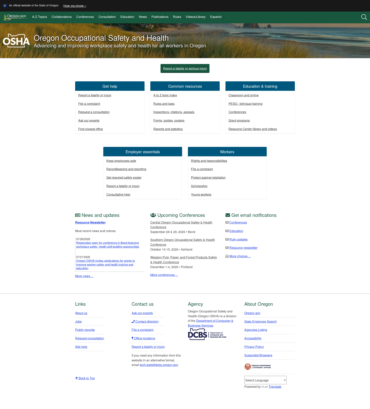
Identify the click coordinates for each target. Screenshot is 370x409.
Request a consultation (94, 112)
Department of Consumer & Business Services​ (210, 323)
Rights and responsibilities (209, 160)
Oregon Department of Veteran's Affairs (257, 366)
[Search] (364, 17)
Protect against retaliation (208, 177)
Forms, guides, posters (168, 120)
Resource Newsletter (90, 222)
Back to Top (86, 378)
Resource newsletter (243, 247)
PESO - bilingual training (245, 103)
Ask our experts (88, 120)
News (143, 16)
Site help (81, 346)
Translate (275, 386)
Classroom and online (244, 95)
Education (127, 16)
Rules (177, 16)
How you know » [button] (74, 5)
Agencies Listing (255, 329)
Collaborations (62, 16)
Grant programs (239, 120)
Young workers (201, 194)
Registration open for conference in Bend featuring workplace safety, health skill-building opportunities (107, 244)
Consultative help (118, 194)
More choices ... (240, 256)
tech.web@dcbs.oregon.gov (159, 365)
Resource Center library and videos (253, 129)
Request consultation (89, 338)
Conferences (85, 16)
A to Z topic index (165, 95)
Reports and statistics (168, 129)
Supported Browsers (258, 355)
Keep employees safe (121, 160)
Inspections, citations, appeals (173, 112)
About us (81, 313)
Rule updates (238, 239)
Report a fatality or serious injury (185, 68)
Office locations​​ (144, 338)
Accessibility (253, 338)
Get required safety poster (123, 177)
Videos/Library (196, 16)
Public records (85, 329)
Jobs (78, 321)
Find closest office (90, 129)
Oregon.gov (252, 313)
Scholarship (199, 186)
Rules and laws (164, 103)
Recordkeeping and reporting (126, 169)
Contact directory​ (147, 321)
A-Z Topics (39, 16)
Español (216, 16)
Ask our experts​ (142, 313)
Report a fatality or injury (94, 95)
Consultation (107, 16)
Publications (159, 16)
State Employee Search (260, 321)
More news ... (84, 276)
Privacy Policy (254, 346)
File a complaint (89, 103)
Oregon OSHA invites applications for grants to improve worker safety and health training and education (105, 264)
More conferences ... (164, 275)
